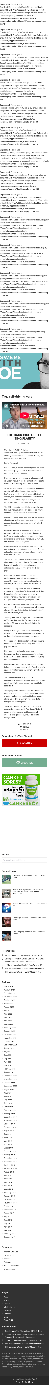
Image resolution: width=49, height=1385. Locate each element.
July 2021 (7, 1051)
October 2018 (9, 1165)
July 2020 (7, 1093)
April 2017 (8, 1226)
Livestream (8, 1310)
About (6, 1297)
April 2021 (8, 1062)
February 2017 (10, 1233)
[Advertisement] (21, 830)
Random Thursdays (11, 1265)
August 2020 (9, 1089)
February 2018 (10, 1192)
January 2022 (9, 1031)
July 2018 (7, 1175)
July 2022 (7, 1010)
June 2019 (8, 1137)
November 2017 (10, 1202)
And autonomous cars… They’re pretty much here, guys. (22, 568)
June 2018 (8, 1178)
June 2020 (8, 1096)
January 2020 (9, 1113)
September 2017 (10, 1209)
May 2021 (8, 1058)
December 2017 (10, 1199)
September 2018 (10, 1168)
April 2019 (8, 1144)
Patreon (7, 1258)
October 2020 (9, 1082)
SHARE (26, 729)
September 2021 (10, 1044)
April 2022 (8, 1020)
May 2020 (8, 1099)
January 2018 (9, 1196)
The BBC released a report (15, 507)
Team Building (9, 1320)
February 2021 (10, 1068)
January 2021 (9, 1072)
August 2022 (9, 1007)
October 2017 (9, 1206)
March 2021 (8, 1065)
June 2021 (8, 1055)
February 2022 (10, 1027)
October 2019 (9, 1123)
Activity (6, 1300)
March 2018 (8, 1189)
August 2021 (9, 1048)
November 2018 (10, 1161)
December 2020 (10, 1075)
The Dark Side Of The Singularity (24, 436)
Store (6, 1317)
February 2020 (10, 1110)
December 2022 (10, 993)
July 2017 (7, 1216)
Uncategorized (9, 1269)
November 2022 (10, 996)
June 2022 (8, 1014)
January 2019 (9, 1154)
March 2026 (8, 986)
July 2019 (7, 1134)
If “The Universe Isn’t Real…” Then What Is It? (23, 965)
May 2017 (8, 1223)
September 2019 (10, 1127)
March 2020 (8, 1106)
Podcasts (7, 1262)
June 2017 (8, 1220)
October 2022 (9, 1000)
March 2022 (8, 1024)
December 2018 (10, 1158)
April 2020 (8, 1103)
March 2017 (8, 1230)
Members (7, 1313)
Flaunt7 (34, 1379)
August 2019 (9, 1130)
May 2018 (8, 1182)
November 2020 (10, 1079)
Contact (7, 1303)
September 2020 (10, 1086)
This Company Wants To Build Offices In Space (23, 972)
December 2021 (10, 1034)
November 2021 (10, 1038)
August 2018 (9, 1172)
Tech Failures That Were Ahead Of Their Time (23, 955)
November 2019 (10, 1120)
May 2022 (8, 1017)
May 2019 (8, 1141)
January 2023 (9, 989)
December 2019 (10, 1117)
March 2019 (8, 1147)
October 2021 (9, 1041)
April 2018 (8, 1185)
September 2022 (10, 1003)
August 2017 (9, 1213)
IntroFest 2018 (9, 1307)
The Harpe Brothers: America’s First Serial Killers (24, 968)
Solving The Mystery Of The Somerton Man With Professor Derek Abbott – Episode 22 (24, 1335)
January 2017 (9, 1237)
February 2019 (10, 1151)
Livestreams (8, 1255)
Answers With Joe (11, 1251)
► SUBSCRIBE (24, 743)
